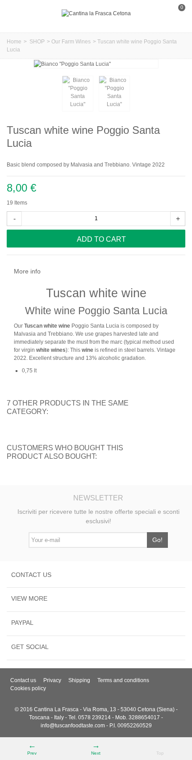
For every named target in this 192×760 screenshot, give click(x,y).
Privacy (52, 680)
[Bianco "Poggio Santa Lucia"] (77, 93)
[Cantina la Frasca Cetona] (96, 13)
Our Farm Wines (71, 41)
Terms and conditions (123, 680)
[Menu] (17, 13)
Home (14, 41)
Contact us (23, 680)
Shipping (79, 680)
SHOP (37, 41)
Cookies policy (28, 688)
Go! (157, 539)
